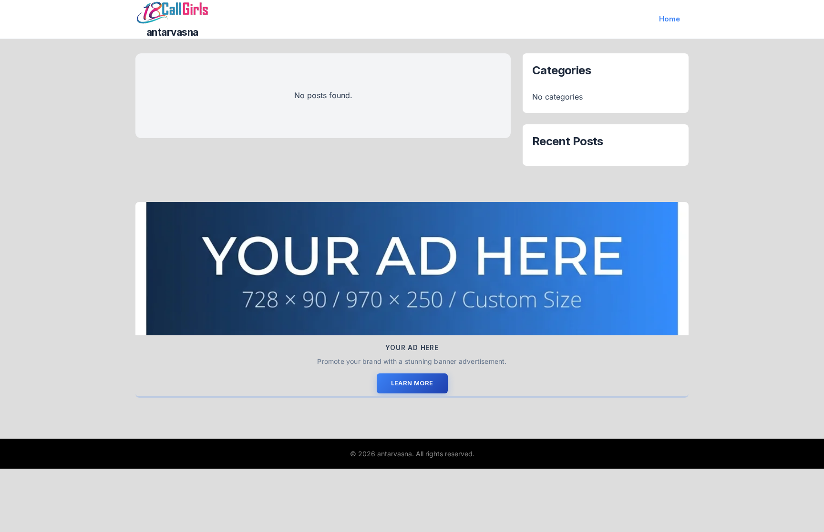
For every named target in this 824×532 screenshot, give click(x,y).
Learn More (412, 383)
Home (669, 18)
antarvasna (172, 32)
